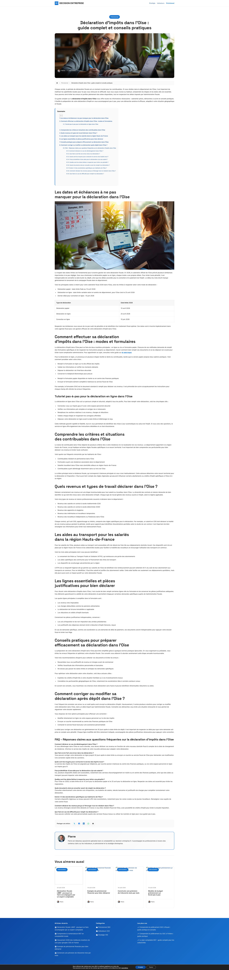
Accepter (140, 967)
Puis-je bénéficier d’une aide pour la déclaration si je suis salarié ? (89, 159)
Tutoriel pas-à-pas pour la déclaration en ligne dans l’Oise (81, 124)
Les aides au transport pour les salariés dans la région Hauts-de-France (84, 136)
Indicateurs (160, 3)
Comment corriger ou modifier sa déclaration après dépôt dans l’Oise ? (84, 145)
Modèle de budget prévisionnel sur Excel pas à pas (155, 893)
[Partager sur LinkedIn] (84, 823)
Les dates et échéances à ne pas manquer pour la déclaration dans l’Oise (84, 118)
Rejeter (151, 967)
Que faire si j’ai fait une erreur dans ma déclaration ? (85, 153)
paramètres (124, 968)
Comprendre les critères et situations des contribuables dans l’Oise (83, 130)
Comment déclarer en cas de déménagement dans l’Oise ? (86, 151)
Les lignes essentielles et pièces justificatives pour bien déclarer (82, 139)
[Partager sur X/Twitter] (74, 823)
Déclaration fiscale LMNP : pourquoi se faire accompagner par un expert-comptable (66, 894)
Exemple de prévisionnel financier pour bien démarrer (98, 892)
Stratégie (152, 3)
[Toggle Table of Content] (60, 115)
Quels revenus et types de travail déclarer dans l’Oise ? (79, 133)
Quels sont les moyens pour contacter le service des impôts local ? (89, 156)
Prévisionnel (170, 3)
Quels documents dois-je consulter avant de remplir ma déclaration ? (90, 165)
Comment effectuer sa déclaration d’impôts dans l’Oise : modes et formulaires (86, 121)
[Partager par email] (93, 823)
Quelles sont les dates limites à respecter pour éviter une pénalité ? (89, 162)
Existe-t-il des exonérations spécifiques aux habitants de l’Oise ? (88, 168)
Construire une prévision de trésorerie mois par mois (128, 892)
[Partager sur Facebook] (79, 823)
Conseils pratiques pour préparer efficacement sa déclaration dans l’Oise (85, 142)
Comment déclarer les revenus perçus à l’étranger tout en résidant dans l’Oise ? (93, 171)
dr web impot (127, 352)
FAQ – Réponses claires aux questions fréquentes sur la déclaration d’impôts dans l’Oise (90, 148)
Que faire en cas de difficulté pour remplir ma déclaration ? (87, 173)
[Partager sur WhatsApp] (88, 823)
